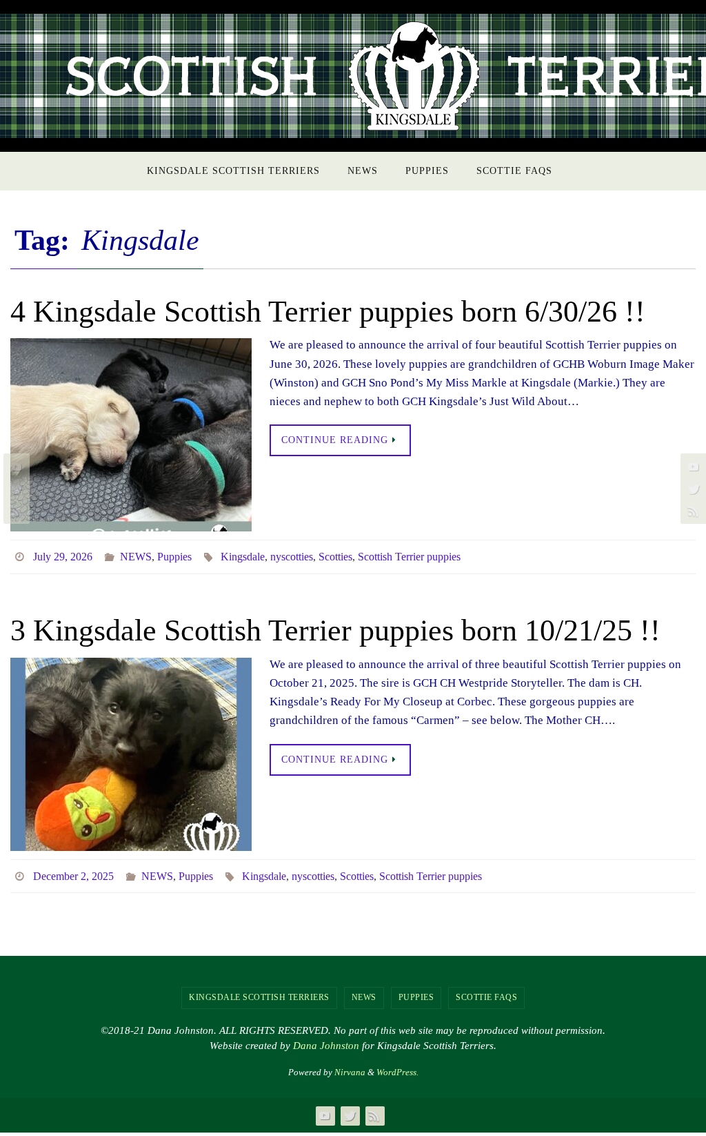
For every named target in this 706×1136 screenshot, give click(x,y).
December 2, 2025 (73, 870)
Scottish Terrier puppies (409, 554)
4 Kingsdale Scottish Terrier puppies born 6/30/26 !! (327, 312)
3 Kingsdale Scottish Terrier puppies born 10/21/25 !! (335, 626)
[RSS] (14, 511)
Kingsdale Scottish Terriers (259, 990)
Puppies (174, 554)
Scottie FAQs (486, 990)
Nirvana (349, 1064)
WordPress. (397, 1064)
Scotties (335, 554)
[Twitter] (14, 489)
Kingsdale (243, 554)
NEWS (136, 554)
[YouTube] (14, 466)
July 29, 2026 (62, 554)
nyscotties (291, 554)
